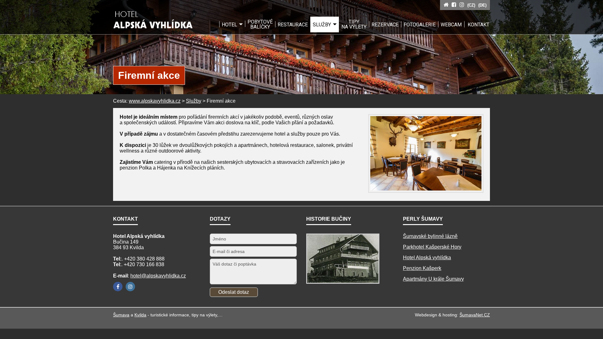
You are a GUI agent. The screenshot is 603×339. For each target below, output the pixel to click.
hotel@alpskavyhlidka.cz (158, 275)
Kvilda (140, 314)
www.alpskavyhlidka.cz (155, 101)
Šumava (121, 314)
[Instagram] (130, 286)
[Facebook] (117, 286)
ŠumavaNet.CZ (474, 314)
